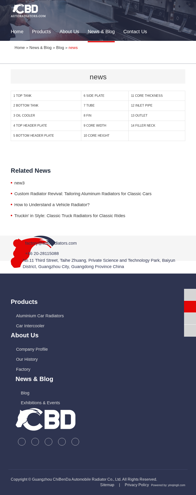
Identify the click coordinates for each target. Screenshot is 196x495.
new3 (19, 183)
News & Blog (101, 31)
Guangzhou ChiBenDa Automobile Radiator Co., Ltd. (76, 479)
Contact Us (135, 31)
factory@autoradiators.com (51, 243)
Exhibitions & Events (40, 402)
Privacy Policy (137, 485)
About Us (69, 31)
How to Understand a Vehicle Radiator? (52, 204)
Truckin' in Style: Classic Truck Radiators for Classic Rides (69, 215)
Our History (27, 359)
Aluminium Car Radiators (40, 315)
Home (17, 31)
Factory (23, 369)
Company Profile (32, 349)
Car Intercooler (30, 325)
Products (41, 31)
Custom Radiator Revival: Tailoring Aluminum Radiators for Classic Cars (83, 193)
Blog (25, 393)
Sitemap (107, 485)
